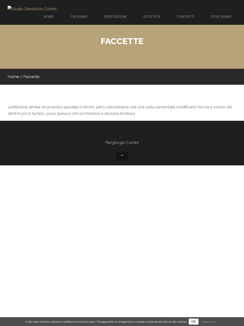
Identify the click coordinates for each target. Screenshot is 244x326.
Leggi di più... (210, 321)
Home (13, 76)
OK (193, 321)
